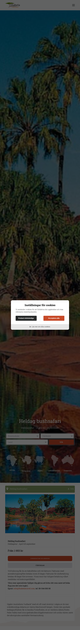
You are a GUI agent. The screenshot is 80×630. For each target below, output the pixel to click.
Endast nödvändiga (26, 318)
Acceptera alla (53, 318)
